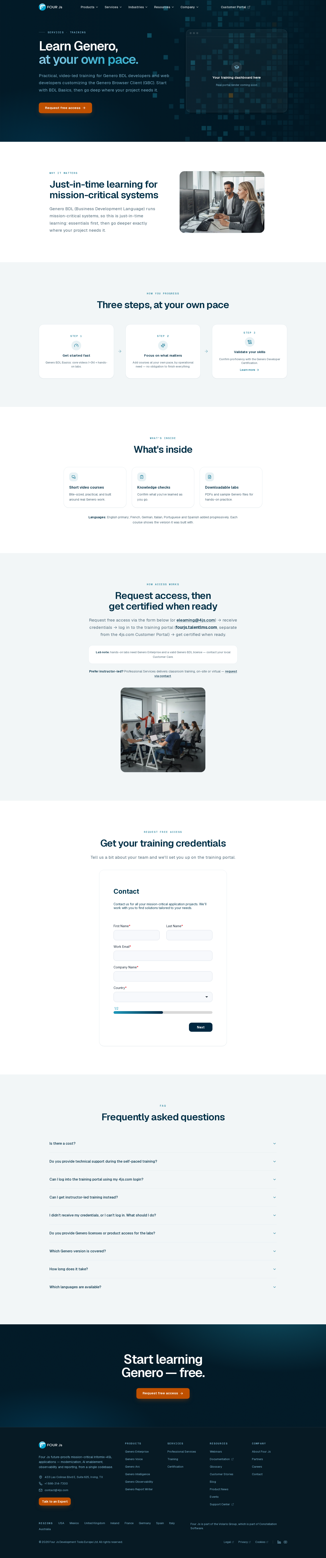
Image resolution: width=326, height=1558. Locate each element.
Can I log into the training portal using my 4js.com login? (96, 1179)
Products (87, 7)
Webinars (216, 1451)
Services (111, 7)
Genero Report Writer (139, 1489)
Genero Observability (139, 1482)
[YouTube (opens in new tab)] (285, 1542)
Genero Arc (132, 1467)
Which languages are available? (75, 1287)
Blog (213, 1482)
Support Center (222, 1504)
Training (172, 1459)
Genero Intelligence (137, 1474)
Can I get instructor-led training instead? (83, 1197)
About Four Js (261, 1451)
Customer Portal (234, 8)
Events (214, 1497)
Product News (219, 1489)
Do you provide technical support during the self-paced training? (103, 1161)
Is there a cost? (62, 1143)
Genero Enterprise (137, 1451)
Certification (175, 1467)
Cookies (261, 1542)
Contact (257, 1474)
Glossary (216, 1467)
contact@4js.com (56, 1490)
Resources (162, 7)
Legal (229, 1542)
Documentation (222, 1459)
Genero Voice (134, 1459)
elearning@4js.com (196, 620)
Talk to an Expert (55, 1502)
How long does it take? (68, 1269)
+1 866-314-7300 (56, 1483)
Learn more (247, 370)
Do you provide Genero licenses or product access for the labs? (102, 1233)
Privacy (244, 1542)
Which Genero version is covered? (77, 1251)
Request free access (63, 108)
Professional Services (181, 1451)
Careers (257, 1467)
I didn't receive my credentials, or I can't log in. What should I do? (102, 1215)
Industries (136, 7)
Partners (257, 1459)
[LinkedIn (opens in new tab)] (279, 1542)
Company (188, 7)
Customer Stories (221, 1474)
